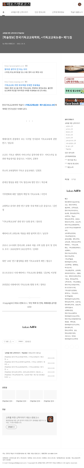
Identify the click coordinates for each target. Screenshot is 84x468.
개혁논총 (72, 322)
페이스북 (67, 347)
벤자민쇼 (67, 293)
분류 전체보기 (69, 119)
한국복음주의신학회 (71, 262)
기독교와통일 (77, 282)
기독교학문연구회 (70, 236)
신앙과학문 (68, 265)
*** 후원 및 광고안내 (71, 163)
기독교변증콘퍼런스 (75, 248)
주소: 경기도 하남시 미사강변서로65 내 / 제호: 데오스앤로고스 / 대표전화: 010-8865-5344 (30, 453)
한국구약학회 (73, 205)
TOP (79, 454)
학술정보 (24, 353)
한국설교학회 (74, 279)
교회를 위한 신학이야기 (19, 12)
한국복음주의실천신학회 (72, 299)
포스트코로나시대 (70, 287)
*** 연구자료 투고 (71, 160)
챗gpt (73, 216)
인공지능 (78, 302)
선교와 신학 (69, 138)
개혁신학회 (76, 239)
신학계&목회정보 (70, 156)
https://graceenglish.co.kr (14, 66)
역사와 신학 (69, 135)
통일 (66, 248)
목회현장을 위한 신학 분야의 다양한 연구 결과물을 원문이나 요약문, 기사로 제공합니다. (26, 421)
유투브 (77, 347)
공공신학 (78, 305)
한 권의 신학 (69, 146)
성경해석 (67, 250)
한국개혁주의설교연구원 (72, 202)
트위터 (72, 347)
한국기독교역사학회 (71, 253)
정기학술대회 (69, 296)
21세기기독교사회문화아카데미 (73, 229)
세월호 (79, 273)
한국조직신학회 (69, 222)
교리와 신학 (69, 129)
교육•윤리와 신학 (71, 141)
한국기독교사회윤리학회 (72, 285)
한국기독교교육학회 (71, 313)
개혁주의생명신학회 (75, 276)
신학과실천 (74, 208)
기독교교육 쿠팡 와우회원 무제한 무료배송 (22, 85)
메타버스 (67, 245)
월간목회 (67, 208)
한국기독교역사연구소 (71, 210)
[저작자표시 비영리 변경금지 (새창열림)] (28, 341)
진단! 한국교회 (40, 12)
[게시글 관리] (13, 341)
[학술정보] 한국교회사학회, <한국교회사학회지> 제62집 (22, 372)
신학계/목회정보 (58, 12)
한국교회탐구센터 (70, 333)
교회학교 (67, 216)
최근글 (67, 179)
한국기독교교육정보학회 (72, 225)
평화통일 (75, 265)
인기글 (73, 179)
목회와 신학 (69, 132)
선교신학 (78, 222)
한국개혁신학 (69, 327)
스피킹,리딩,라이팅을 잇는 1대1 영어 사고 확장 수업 (23, 72)
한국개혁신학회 (69, 305)
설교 (75, 330)
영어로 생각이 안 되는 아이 (15, 69)
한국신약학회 (69, 330)
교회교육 (67, 242)
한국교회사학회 (69, 219)
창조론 (74, 336)
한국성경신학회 (74, 213)
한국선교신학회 (76, 242)
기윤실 (67, 279)
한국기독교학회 (69, 256)
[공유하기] (10, 341)
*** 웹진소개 (69, 167)
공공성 (77, 219)
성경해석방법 (69, 310)
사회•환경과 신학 (71, 143)
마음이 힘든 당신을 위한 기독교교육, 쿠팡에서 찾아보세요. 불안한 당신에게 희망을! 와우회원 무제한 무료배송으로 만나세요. (28, 89)
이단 (66, 276)
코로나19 (67, 336)
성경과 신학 (69, 126)
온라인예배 (68, 239)
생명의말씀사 (69, 307)
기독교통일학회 (69, 270)
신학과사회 (68, 282)
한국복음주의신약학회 (71, 339)
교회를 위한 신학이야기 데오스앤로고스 (22, 417)
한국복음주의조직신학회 (72, 325)
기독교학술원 (69, 259)
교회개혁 (78, 270)
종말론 (67, 322)
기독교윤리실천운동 (71, 290)
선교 (66, 205)
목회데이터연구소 (70, 273)
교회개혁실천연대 (70, 233)
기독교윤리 (74, 293)
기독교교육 (74, 245)
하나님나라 (68, 267)
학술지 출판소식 (77, 12)
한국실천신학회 (69, 302)
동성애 (67, 213)
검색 (74, 4)
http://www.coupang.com (14, 82)
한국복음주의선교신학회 (72, 316)
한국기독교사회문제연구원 (73, 319)
